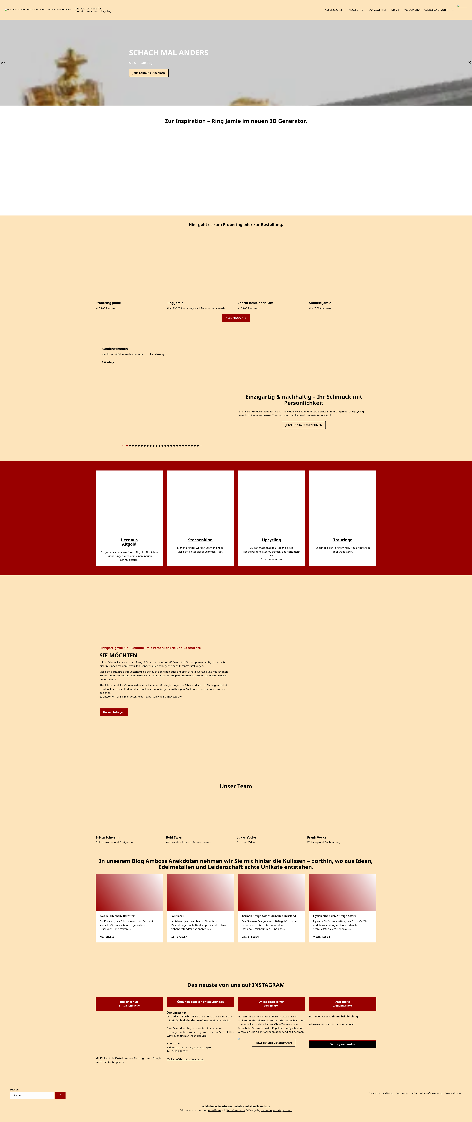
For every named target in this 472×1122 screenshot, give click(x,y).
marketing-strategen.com (276, 1110)
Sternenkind (200, 539)
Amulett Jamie (320, 303)
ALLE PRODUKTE (236, 318)
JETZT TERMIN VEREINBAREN (273, 1042)
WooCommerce (236, 1110)
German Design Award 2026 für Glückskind (269, 915)
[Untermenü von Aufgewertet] (387, 10)
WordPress (214, 1110)
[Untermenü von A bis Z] (400, 10)
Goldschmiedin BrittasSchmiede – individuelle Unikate (236, 1106)
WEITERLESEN (108, 936)
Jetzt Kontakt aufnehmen (149, 73)
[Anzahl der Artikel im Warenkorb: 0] (453, 10)
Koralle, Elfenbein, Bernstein (118, 915)
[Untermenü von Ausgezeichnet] (345, 10)
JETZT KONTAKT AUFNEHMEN (303, 425)
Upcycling (271, 539)
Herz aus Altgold (129, 542)
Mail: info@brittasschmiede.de (185, 1059)
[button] (3, 62)
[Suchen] (60, 1095)
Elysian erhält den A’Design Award (334, 915)
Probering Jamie (108, 303)
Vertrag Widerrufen (342, 1044)
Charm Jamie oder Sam (255, 303)
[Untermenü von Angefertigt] (366, 10)
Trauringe (342, 539)
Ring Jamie (175, 303)
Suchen (14, 1089)
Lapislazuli (177, 915)
